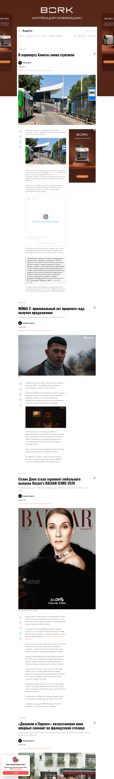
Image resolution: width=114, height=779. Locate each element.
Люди (38, 36)
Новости (21, 36)
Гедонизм (52, 36)
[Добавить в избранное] (95, 54)
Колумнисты (30, 36)
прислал (54, 175)
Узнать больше (17, 769)
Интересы (59, 36)
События (44, 36)
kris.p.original (53, 172)
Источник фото (29, 166)
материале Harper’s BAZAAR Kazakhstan (45, 637)
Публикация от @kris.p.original (46, 243)
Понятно (15, 773)
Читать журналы (91, 36)
